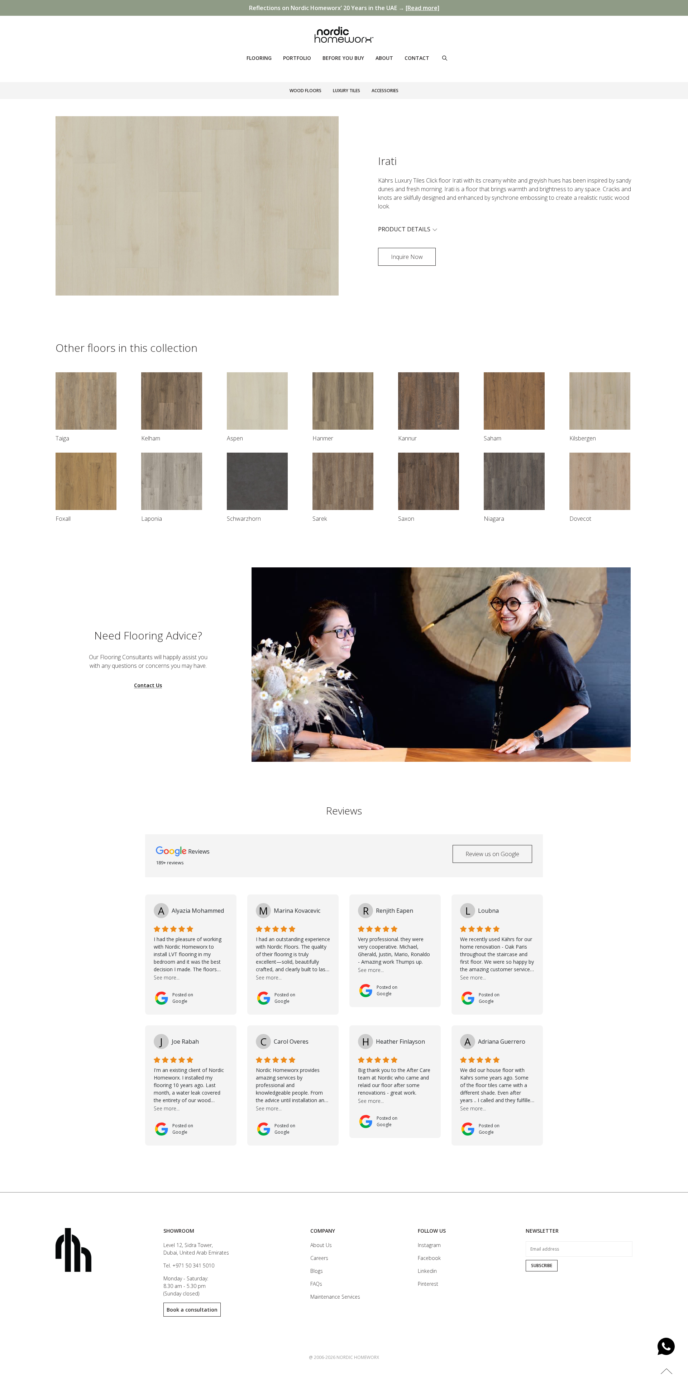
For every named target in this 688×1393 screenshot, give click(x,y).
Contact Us (148, 685)
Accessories (385, 91)
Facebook (429, 1258)
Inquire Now (407, 257)
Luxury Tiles (346, 91)
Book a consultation (192, 1309)
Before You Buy (343, 58)
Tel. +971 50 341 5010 (188, 1265)
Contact (417, 58)
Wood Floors (305, 91)
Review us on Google (492, 854)
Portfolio (297, 58)
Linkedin (427, 1270)
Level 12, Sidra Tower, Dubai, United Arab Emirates (196, 1249)
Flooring (259, 58)
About (384, 58)
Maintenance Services (335, 1296)
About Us (321, 1245)
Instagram (429, 1245)
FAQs (316, 1283)
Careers (319, 1258)
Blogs (316, 1270)
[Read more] (422, 8)
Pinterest (428, 1283)
